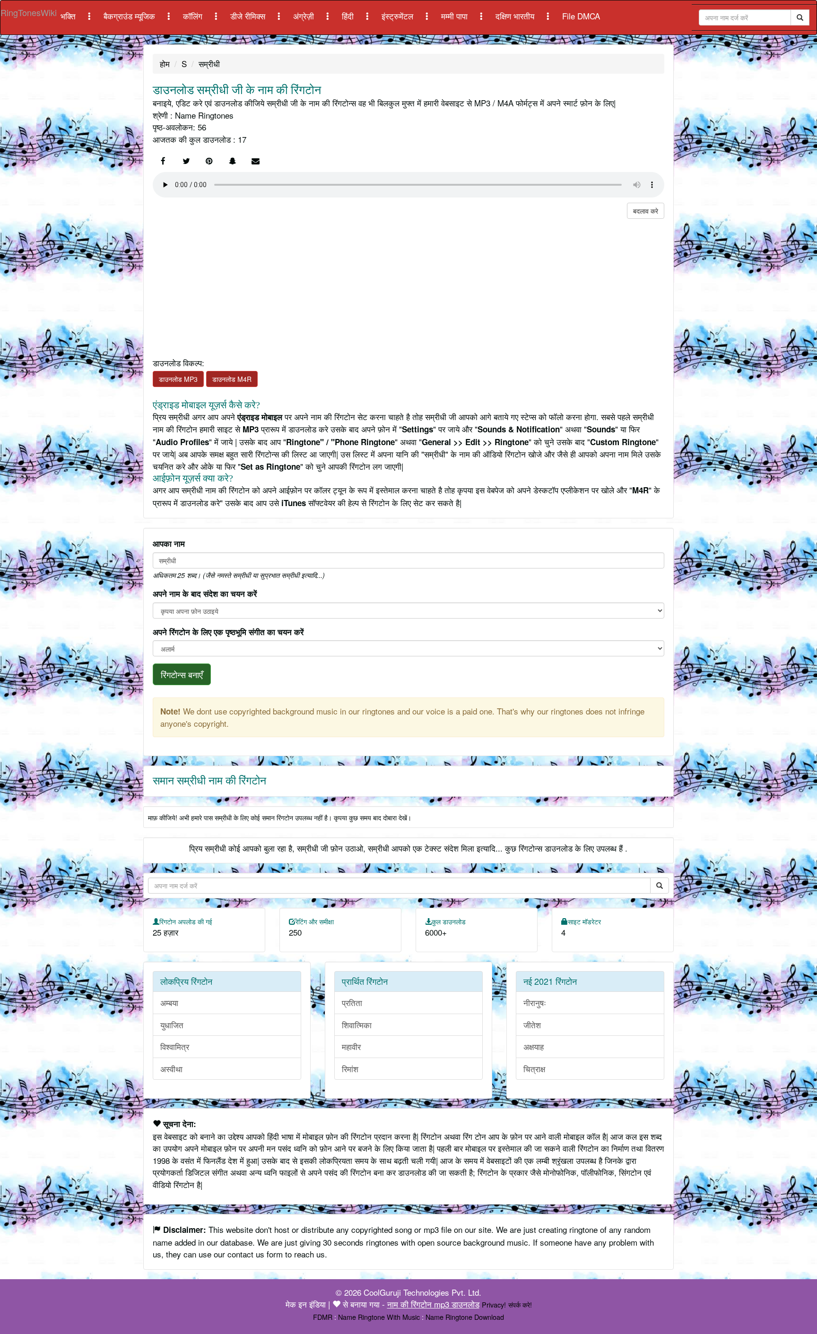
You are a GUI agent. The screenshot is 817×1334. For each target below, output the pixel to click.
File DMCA (581, 16)
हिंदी (349, 16)
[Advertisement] (408, 285)
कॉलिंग (194, 16)
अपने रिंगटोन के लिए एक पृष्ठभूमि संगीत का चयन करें (228, 631)
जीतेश (532, 1025)
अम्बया (169, 1002)
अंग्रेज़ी (304, 16)
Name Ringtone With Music (379, 1317)
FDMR (322, 1317)
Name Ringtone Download (465, 1317)
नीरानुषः (534, 1002)
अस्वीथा (171, 1069)
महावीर (351, 1046)
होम (165, 63)
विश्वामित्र (174, 1046)
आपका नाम (169, 543)
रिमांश (350, 1069)
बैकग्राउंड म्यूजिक (130, 16)
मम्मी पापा (455, 16)
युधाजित (171, 1025)
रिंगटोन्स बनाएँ (182, 674)
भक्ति (69, 16)
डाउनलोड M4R (232, 379)
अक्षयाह (533, 1046)
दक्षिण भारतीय (516, 16)
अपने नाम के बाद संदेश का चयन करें (205, 593)
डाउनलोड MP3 (178, 379)
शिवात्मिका (357, 1025)
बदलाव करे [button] (645, 210)
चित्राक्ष (534, 1069)
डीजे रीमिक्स (249, 16)
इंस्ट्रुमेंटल (399, 16)
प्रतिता (352, 1002)
